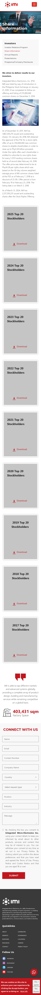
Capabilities (22, 932)
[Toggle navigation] (34, 4)
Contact (5, 946)
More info (24, 991)
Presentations (10, 58)
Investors (10, 43)
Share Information (12, 51)
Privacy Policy (23, 946)
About (4, 932)
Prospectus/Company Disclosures (19, 62)
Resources (5, 943)
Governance (22, 935)
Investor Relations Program (16, 47)
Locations (21, 939)
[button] (33, 972)
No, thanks (36, 990)
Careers (20, 943)
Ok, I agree (36, 983)
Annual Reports (11, 55)
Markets (5, 935)
